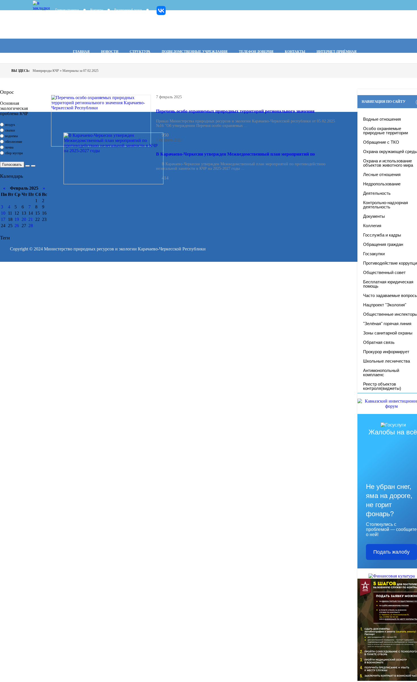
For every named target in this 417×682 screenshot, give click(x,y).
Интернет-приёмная (337, 52)
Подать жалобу (391, 552)
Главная (81, 52)
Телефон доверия (256, 52)
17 (3, 219)
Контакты (96, 9)
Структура (140, 52)
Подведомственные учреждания (195, 52)
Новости (109, 52)
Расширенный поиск (128, 9)
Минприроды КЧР (142, 26)
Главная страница (67, 9)
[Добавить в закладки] (37, 5)
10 (3, 213)
